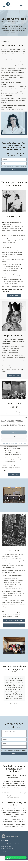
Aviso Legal (23, 443)
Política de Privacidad (15, 443)
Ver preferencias (14, 440)
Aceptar (14, 432)
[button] (26, 417)
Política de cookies (6, 443)
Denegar (14, 436)
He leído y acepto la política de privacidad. (14, 166)
